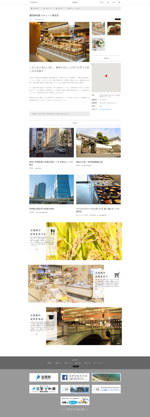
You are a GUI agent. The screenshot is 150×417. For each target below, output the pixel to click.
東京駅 (42, 19)
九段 (90, 215)
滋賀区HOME (36, 8)
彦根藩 (43, 212)
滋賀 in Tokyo (78, 363)
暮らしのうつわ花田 (97, 215)
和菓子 (39, 19)
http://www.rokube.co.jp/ (105, 109)
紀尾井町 (46, 212)
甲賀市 (40, 168)
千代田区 (36, 19)
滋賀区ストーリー (68, 363)
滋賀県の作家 (104, 215)
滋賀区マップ (48, 8)
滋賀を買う (60, 8)
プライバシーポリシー (98, 363)
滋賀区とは (49, 363)
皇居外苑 (89, 165)
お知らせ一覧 (87, 363)
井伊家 (37, 212)
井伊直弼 (83, 165)
